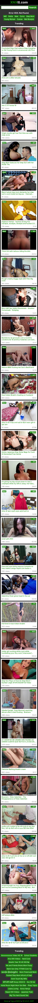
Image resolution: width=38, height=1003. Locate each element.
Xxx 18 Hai (31, 982)
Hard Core (26, 959)
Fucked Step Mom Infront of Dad (19, 975)
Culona (19, 19)
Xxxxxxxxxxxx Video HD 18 (11, 955)
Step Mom (30, 16)
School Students (30, 955)
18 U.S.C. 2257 (28, 1001)
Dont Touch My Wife (19, 979)
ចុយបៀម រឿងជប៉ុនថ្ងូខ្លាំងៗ (10, 972)
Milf (5, 16)
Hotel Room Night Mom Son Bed (13, 985)
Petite (10, 16)
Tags (12, 1001)
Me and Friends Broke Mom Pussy (19, 965)
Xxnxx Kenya (25, 989)
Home (6, 1001)
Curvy (22, 16)
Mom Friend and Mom (28, 972)
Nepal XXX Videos (12, 992)
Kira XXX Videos (14, 959)
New (16, 16)
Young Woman (9, 19)
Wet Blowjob (29, 19)
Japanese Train (27, 992)
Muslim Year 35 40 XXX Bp (19, 962)
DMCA (18, 1001)
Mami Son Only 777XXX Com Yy (19, 969)
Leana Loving (13, 989)
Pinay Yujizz (32, 985)
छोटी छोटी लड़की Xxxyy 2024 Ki (14, 982)
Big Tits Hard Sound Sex (19, 995)
